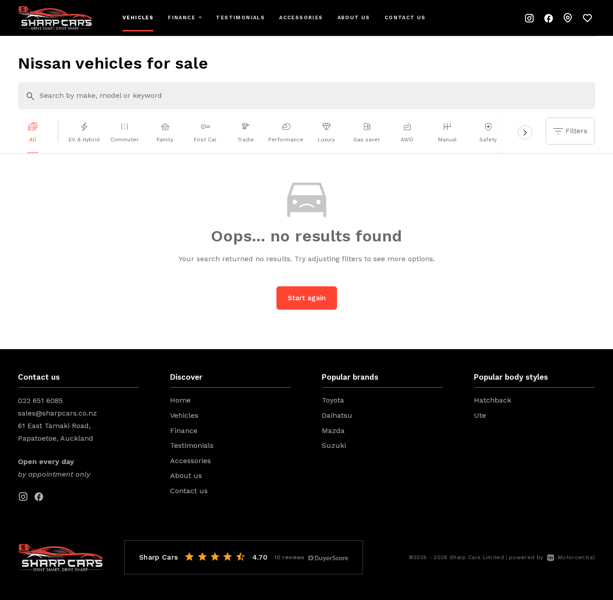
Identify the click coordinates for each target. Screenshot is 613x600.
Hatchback (492, 400)
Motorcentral (576, 557)
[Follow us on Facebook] (549, 18)
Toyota (333, 400)
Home (180, 400)
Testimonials (240, 18)
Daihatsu (337, 415)
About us (353, 18)
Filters (576, 131)
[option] (38, 134)
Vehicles (138, 18)
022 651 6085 (40, 400)
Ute (480, 415)
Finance (183, 430)
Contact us (405, 18)
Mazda (333, 430)
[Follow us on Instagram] (529, 18)
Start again (307, 297)
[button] (567, 18)
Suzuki (334, 445)
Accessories (301, 18)
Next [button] (525, 134)
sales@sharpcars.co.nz (57, 413)
